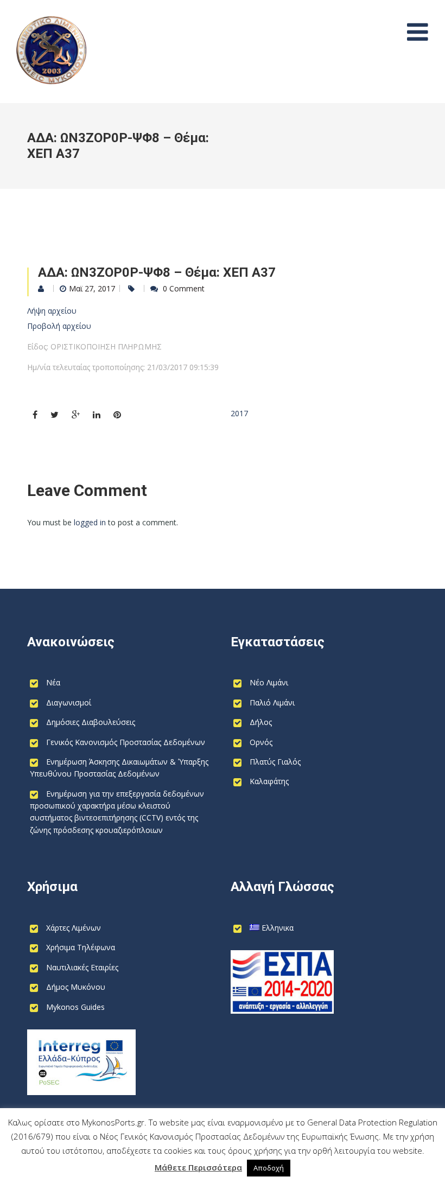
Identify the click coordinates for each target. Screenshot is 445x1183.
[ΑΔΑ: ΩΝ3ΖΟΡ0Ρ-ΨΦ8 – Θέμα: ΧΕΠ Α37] (35, 415)
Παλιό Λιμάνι (272, 702)
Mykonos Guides (75, 1007)
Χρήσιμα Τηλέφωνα (80, 947)
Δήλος (261, 722)
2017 (239, 413)
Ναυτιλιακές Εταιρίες (82, 967)
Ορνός (261, 742)
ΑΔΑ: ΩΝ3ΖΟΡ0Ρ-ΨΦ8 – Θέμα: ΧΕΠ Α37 (157, 272)
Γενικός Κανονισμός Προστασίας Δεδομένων (125, 742)
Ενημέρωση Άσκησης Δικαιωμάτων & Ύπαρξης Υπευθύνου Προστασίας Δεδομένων (119, 767)
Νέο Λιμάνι (269, 682)
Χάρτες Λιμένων (73, 928)
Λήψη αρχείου (52, 311)
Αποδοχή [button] (268, 1168)
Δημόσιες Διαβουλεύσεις (90, 722)
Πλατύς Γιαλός (275, 761)
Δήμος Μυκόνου (75, 987)
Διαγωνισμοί (68, 702)
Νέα (53, 682)
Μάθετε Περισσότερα (198, 1167)
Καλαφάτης (269, 781)
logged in (90, 522)
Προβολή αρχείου (59, 326)
